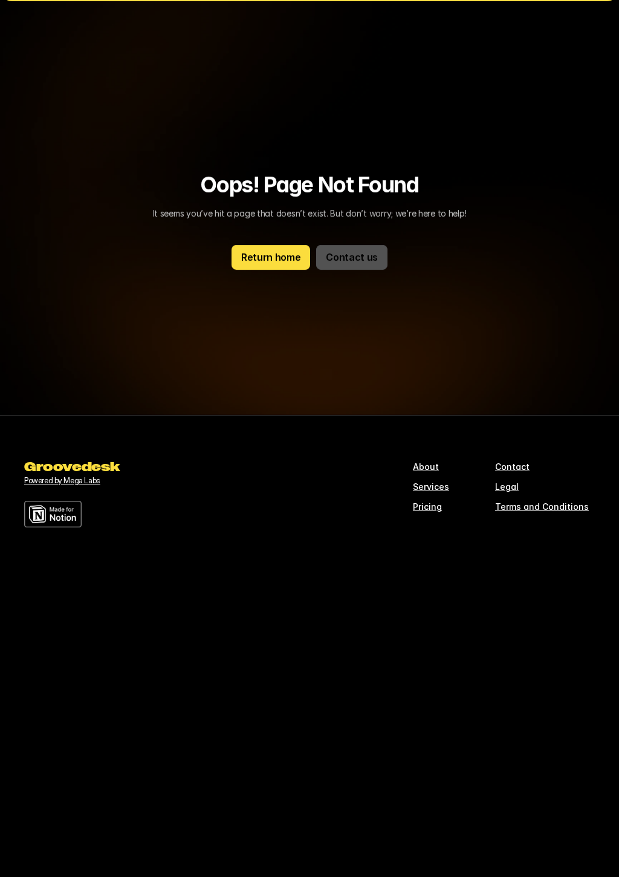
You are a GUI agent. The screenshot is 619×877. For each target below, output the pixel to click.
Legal (507, 486)
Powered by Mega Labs (62, 480)
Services (431, 486)
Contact (512, 466)
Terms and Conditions (542, 506)
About (426, 466)
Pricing (427, 506)
